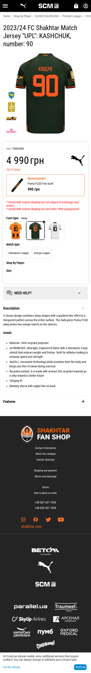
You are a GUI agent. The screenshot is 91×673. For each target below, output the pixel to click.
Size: (9, 270)
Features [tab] (9, 401)
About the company (46, 453)
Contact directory (45, 459)
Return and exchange (46, 476)
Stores (45, 487)
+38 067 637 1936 (45, 502)
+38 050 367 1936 (45, 508)
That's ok (80, 667)
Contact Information (45, 448)
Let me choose (11, 667)
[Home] (15, 230)
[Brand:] (78, 160)
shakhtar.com (31, 526)
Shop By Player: (15, 263)
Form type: (12, 218)
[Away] (35, 230)
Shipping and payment (45, 470)
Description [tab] (11, 308)
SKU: (8, 148)
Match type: (13, 244)
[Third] (55, 230)
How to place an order (45, 493)
